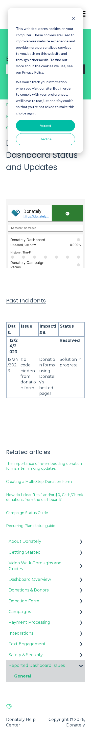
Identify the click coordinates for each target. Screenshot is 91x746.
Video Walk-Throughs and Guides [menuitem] (35, 566)
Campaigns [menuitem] (20, 611)
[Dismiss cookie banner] (73, 19)
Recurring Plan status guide (30, 525)
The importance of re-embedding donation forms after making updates (44, 466)
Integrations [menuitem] (21, 633)
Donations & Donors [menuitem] (29, 590)
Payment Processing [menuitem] (29, 622)
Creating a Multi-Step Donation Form (39, 481)
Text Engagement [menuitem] (27, 643)
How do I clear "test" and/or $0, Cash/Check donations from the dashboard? (44, 497)
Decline (46, 139)
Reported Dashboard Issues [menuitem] (37, 665)
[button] (81, 542)
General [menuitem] (22, 676)
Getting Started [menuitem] (25, 552)
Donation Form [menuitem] (24, 601)
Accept (45, 125)
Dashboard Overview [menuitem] (30, 579)
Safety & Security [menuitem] (26, 654)
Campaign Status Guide (27, 513)
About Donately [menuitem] (25, 541)
